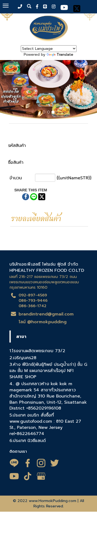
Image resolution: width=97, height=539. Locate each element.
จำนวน (15, 178)
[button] (7, 90)
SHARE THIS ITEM (30, 190)
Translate (65, 54)
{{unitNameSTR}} (74, 178)
